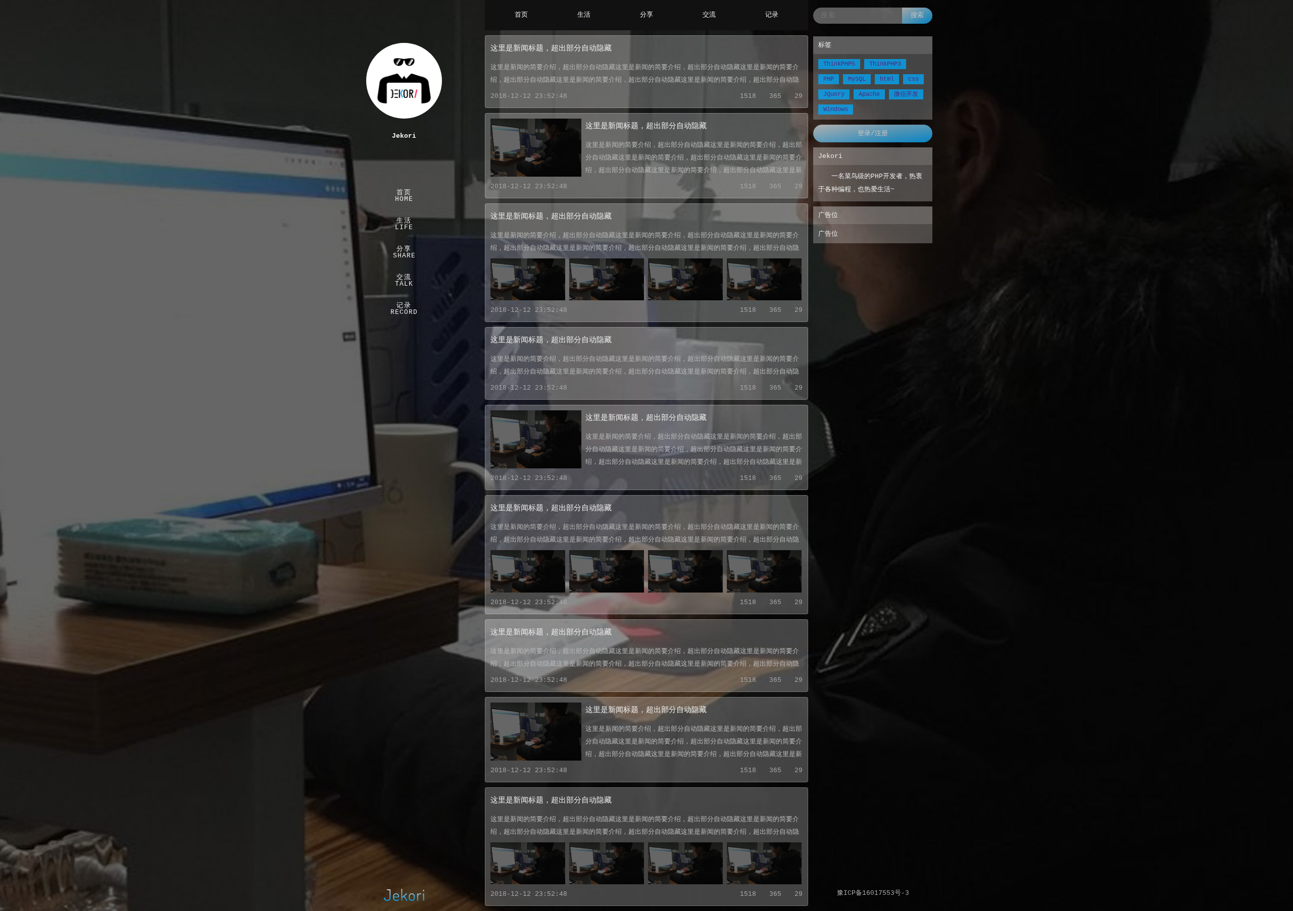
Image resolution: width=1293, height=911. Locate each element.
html (887, 79)
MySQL (857, 79)
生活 (583, 15)
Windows (835, 109)
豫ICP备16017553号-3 (873, 893)
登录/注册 (873, 133)
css (913, 79)
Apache (869, 94)
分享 (646, 15)
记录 (771, 15)
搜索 (917, 15)
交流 (709, 15)
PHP (828, 79)
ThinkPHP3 (885, 64)
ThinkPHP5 (839, 64)
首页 (521, 15)
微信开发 (906, 94)
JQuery (833, 94)
